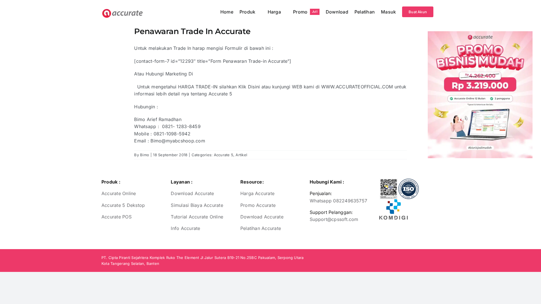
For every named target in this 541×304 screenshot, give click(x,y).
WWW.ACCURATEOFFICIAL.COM (357, 87)
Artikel (241, 155)
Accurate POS (116, 217)
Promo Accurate (258, 205)
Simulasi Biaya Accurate (197, 205)
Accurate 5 (223, 155)
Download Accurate (192, 193)
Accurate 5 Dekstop (123, 205)
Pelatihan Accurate (260, 228)
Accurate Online (118, 193)
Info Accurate (185, 228)
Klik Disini (249, 87)
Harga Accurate (257, 193)
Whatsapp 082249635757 (338, 201)
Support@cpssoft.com (334, 219)
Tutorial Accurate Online (197, 217)
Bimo (144, 155)
